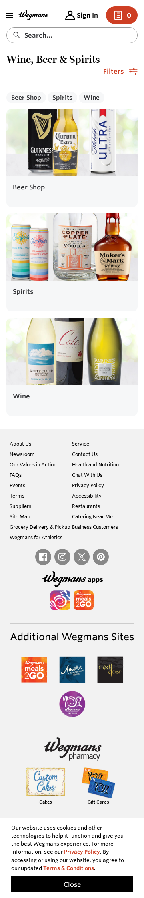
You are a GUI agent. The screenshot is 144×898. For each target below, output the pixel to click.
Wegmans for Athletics (36, 537)
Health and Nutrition (95, 464)
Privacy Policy (88, 485)
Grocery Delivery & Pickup (40, 527)
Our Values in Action (33, 464)
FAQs (16, 475)
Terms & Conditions (68, 868)
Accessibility (87, 495)
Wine (92, 97)
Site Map (20, 516)
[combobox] (72, 35)
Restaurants (86, 506)
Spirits (62, 97)
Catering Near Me (92, 516)
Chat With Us (87, 475)
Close (72, 884)
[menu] (10, 15)
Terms (17, 495)
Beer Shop (26, 97)
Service (80, 443)
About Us (20, 443)
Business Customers (95, 527)
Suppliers (20, 506)
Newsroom (22, 454)
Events (17, 485)
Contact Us (85, 454)
